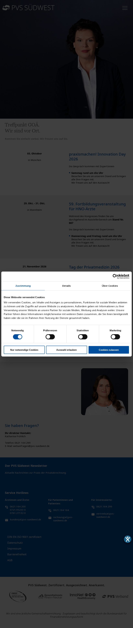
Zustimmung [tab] (23, 286)
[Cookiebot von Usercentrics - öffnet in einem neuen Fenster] (115, 276)
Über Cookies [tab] (110, 286)
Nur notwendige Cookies (24, 349)
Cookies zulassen (109, 349)
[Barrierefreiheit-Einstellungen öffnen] (127, 539)
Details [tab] (66, 286)
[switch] (50, 336)
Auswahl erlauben (66, 349)
